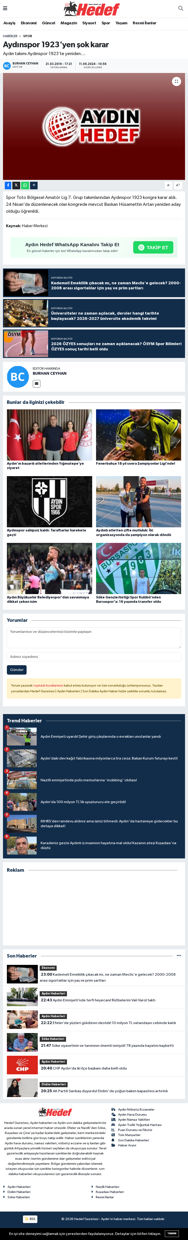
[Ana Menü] (5, 9)
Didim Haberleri (54, 1084)
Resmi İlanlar (144, 23)
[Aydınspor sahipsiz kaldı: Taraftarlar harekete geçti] (49, 502)
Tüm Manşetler (129, 1135)
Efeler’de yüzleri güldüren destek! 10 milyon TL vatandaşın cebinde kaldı (108, 1023)
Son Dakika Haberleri (133, 1140)
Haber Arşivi (127, 1145)
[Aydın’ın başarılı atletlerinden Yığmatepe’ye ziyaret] (49, 435)
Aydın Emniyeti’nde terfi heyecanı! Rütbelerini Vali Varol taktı (98, 1000)
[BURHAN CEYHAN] (18, 377)
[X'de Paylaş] (16, 185)
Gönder (17, 670)
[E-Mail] (36, 384)
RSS (32, 1219)
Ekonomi (29, 23)
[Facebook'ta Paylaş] (8, 185)
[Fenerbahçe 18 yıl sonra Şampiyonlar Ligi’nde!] (138, 435)
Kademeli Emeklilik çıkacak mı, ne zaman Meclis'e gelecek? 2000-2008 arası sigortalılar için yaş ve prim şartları (107, 977)
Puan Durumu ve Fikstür (135, 1130)
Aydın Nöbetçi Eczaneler (136, 1109)
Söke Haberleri (53, 1039)
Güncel (48, 23)
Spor (106, 23)
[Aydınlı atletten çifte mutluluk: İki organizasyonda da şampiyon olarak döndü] (138, 502)
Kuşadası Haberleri (110, 1192)
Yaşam (121, 23)
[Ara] (180, 9)
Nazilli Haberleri (107, 1187)
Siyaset (89, 23)
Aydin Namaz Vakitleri (134, 1119)
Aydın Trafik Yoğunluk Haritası (140, 1125)
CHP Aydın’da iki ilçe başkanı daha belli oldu (84, 1068)
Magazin (69, 23)
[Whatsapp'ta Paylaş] (25, 185)
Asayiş (9, 23)
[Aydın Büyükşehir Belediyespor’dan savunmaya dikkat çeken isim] (49, 568)
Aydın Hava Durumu (132, 1114)
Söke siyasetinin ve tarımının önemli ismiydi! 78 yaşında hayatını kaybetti (107, 1046)
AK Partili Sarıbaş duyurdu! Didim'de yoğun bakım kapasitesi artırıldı (104, 1091)
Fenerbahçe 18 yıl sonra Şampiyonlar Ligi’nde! (135, 463)
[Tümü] (179, 956)
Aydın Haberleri (53, 993)
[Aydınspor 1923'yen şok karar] (94, 126)
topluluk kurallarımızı (48, 685)
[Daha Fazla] (34, 185)
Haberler (10, 36)
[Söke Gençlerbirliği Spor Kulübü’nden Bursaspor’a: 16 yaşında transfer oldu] (138, 568)
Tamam (171, 1233)
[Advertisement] (94, 909)
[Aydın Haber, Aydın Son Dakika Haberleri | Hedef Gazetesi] (91, 8)
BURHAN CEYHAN (49, 373)
